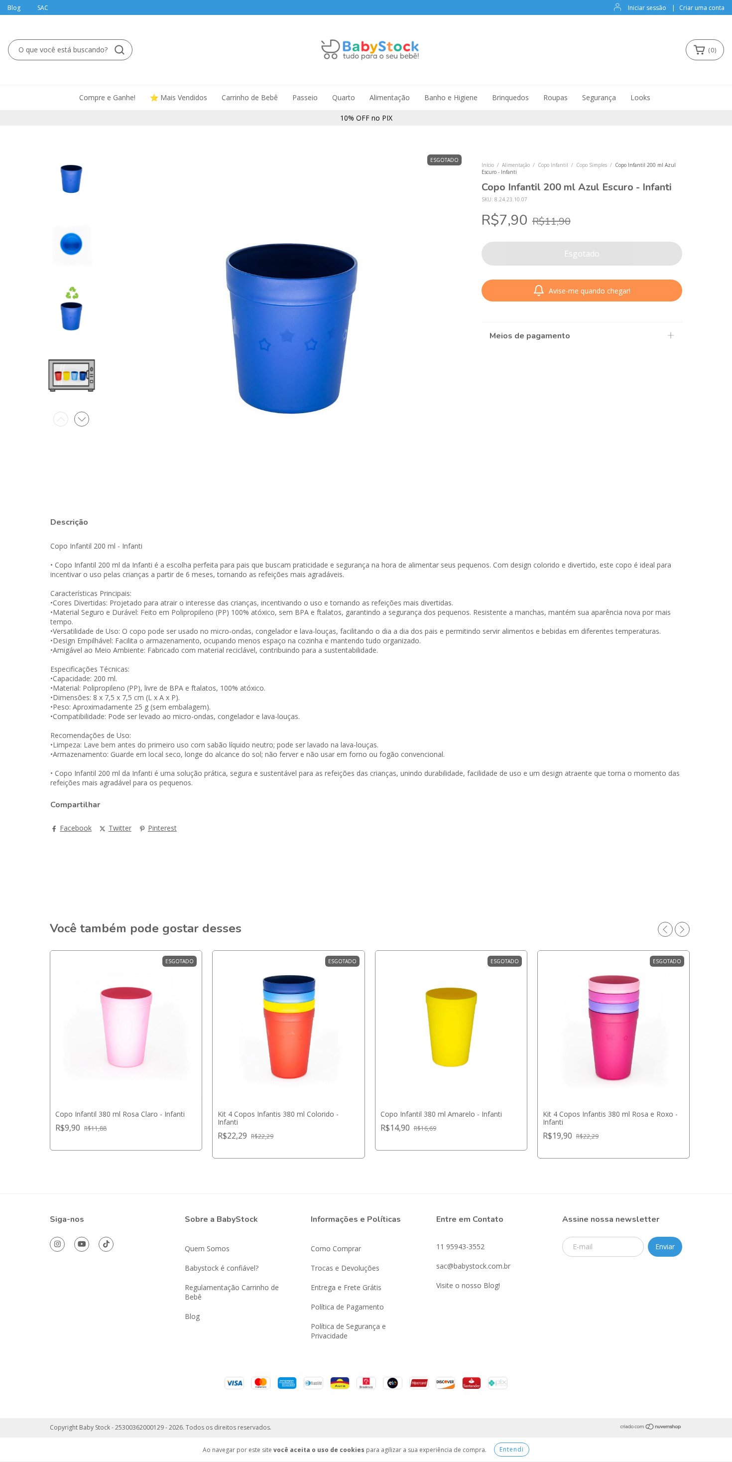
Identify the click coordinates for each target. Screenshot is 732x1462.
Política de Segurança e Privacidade (348, 1330)
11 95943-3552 (460, 1246)
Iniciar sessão (647, 7)
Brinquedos (510, 97)
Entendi (511, 1449)
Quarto (343, 97)
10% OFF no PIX (366, 118)
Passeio (305, 97)
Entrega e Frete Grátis (346, 1287)
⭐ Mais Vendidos (178, 97)
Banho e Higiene (451, 97)
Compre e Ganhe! (107, 97)
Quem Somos (207, 1248)
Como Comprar (336, 1248)
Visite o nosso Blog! (468, 1285)
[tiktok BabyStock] (106, 1244)
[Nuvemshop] (651, 1428)
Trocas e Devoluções (345, 1268)
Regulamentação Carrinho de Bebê (232, 1292)
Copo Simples (591, 164)
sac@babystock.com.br (473, 1266)
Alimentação (389, 97)
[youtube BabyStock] (81, 1244)
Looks (640, 97)
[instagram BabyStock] (57, 1244)
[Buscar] (119, 50)
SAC (42, 7)
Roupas (555, 97)
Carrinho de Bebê (250, 97)
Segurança (599, 97)
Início (488, 164)
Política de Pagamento (347, 1307)
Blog (13, 7)
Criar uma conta (702, 7)
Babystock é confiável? (221, 1268)
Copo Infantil (553, 164)
